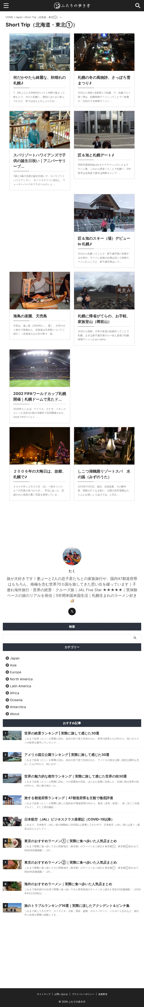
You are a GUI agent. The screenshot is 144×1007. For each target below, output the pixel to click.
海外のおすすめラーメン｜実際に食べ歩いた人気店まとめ (68, 884)
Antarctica (18, 707)
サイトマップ (43, 994)
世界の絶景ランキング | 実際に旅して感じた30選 (61, 733)
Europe (15, 672)
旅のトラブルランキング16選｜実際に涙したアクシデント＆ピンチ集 (77, 906)
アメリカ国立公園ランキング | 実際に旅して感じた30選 (66, 755)
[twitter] (72, 611)
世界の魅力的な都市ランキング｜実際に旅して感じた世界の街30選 (75, 776)
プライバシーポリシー (83, 994)
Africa (14, 693)
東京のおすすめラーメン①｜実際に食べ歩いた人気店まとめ (70, 841)
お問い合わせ (61, 994)
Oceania (16, 700)
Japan (15, 658)
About (14, 714)
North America (21, 679)
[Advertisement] (39, 221)
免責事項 (102, 994)
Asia (13, 665)
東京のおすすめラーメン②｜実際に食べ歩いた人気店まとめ (70, 862)
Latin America (20, 686)
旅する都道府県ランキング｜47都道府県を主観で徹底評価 (68, 798)
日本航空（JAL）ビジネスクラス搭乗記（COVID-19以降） (69, 819)
